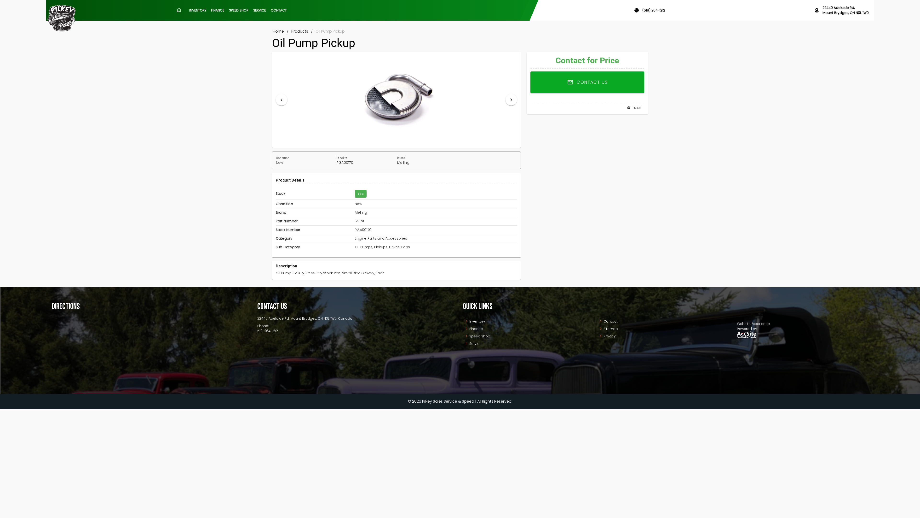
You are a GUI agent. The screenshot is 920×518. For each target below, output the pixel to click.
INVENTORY (197, 10)
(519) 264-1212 (653, 10)
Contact (610, 321)
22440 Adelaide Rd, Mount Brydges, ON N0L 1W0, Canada (304, 318)
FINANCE (217, 10)
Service (475, 343)
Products (299, 31)
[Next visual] (511, 100)
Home (278, 31)
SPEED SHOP (238, 10)
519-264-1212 (267, 331)
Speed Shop (479, 336)
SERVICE (259, 10)
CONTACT (279, 10)
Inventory (476, 321)
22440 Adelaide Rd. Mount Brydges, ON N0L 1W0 (845, 10)
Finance (475, 328)
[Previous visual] (281, 100)
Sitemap (610, 328)
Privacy (609, 336)
